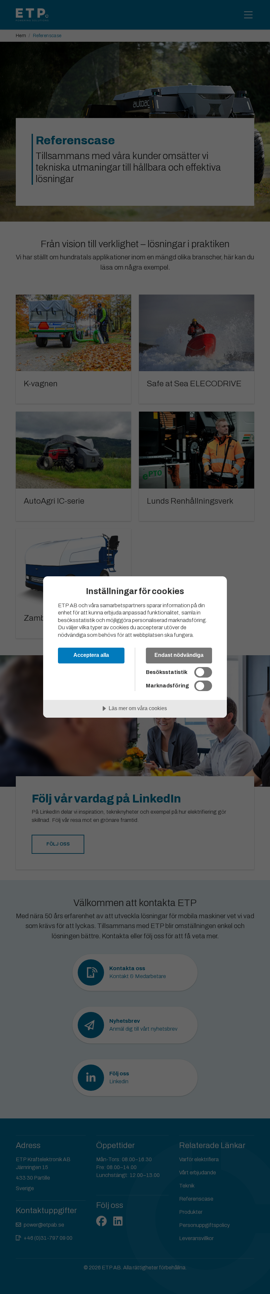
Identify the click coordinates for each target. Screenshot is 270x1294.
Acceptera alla (91, 655)
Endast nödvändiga (178, 655)
